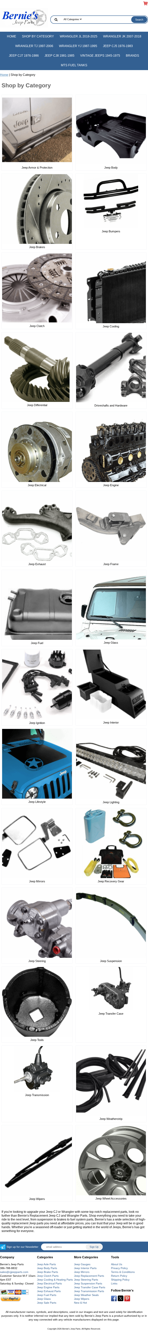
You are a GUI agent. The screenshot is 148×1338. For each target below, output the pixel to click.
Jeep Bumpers (111, 231)
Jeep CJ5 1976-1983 (118, 46)
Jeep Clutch (37, 326)
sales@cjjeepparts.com (14, 1271)
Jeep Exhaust (37, 564)
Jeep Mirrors (37, 881)
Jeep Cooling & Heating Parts (55, 1279)
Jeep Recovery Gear (111, 881)
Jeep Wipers (37, 1199)
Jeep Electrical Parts (49, 1283)
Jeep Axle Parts (46, 1264)
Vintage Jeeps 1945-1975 (100, 55)
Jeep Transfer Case (110, 1013)
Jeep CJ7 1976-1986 (24, 55)
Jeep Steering (37, 961)
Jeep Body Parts (47, 1268)
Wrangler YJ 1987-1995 (78, 46)
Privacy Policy (119, 1268)
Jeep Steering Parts (86, 1279)
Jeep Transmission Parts (89, 1291)
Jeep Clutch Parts (48, 1275)
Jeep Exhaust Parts (49, 1291)
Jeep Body (111, 167)
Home (11, 36)
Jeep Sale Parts (46, 1302)
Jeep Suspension (111, 961)
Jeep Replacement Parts (89, 1275)
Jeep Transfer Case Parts (89, 1287)
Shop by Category (38, 36)
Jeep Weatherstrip (110, 1118)
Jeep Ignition (37, 722)
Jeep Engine (111, 485)
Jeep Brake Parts (47, 1271)
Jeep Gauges (82, 1264)
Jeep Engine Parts (48, 1287)
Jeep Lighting (111, 802)
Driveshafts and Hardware (110, 405)
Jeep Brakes (37, 247)
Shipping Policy (120, 1279)
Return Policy (119, 1275)
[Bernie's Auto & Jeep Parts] (24, 17)
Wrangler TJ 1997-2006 (34, 46)
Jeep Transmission (37, 1095)
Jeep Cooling (111, 326)
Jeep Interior (111, 722)
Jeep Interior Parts (85, 1268)
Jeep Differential (37, 405)
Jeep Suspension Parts (88, 1283)
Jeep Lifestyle (37, 801)
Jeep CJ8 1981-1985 (59, 55)
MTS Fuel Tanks (74, 65)
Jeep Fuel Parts (46, 1295)
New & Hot (80, 1302)
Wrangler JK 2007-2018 (122, 36)
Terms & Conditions (123, 1271)
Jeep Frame (111, 564)
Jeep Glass (111, 642)
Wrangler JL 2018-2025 (78, 36)
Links (114, 1283)
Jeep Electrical (37, 485)
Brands (132, 55)
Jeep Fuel (37, 643)
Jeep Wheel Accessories (111, 1198)
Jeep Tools (37, 1040)
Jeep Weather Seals (86, 1295)
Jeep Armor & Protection (37, 167)
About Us (116, 1264)
